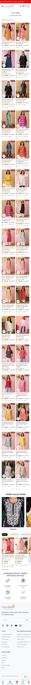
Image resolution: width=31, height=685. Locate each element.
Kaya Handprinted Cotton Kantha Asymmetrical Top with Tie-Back (8, 365)
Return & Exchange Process (23, 637)
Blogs (3, 667)
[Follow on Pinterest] (12, 625)
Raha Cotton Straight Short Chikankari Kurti (22, 130)
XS (2, 77)
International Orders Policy (23, 642)
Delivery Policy (21, 639)
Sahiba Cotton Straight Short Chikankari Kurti (21, 189)
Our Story (4, 655)
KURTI (4, 534)
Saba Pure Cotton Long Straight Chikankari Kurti (22, 305)
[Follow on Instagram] (7, 625)
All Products (4, 644)
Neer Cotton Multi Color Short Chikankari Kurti (21, 70)
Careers (4, 660)
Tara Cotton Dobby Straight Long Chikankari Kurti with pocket (21, 557)
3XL (27, 75)
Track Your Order (6, 665)
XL (6, 47)
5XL (19, 77)
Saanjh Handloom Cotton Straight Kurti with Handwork (8, 71)
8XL (12, 566)
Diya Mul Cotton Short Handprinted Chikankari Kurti (22, 452)
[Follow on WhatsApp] (20, 625)
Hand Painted (5, 639)
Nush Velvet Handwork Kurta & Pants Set (7, 130)
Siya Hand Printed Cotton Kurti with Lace (22, 42)
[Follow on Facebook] (3, 625)
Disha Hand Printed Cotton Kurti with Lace (8, 42)
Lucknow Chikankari (7, 634)
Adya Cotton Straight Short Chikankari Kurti (22, 336)
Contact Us (4, 657)
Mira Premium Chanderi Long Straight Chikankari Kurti (8, 557)
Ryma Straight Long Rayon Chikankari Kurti (22, 219)
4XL (17, 77)
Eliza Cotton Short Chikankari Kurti (6, 336)
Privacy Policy (20, 646)
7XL (10, 566)
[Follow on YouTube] (16, 625)
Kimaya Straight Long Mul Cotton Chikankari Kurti (22, 248)
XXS (17, 225)
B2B (3, 662)
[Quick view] (4, 38)
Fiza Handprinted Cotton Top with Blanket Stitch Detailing (22, 365)
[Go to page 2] (19, 489)
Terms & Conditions (22, 644)
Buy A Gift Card (5, 646)
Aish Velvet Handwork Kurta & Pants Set (21, 100)
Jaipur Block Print (6, 637)
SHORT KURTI (14, 534)
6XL (21, 77)
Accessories (5, 642)
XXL (8, 47)
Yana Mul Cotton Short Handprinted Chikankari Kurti (22, 395)
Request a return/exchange (23, 634)
